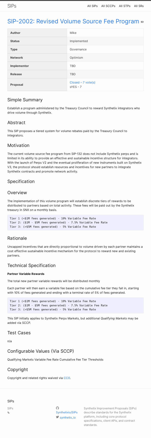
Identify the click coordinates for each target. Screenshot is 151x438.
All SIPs (92, 6)
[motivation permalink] (5, 145)
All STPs (124, 6)
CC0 (67, 378)
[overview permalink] (5, 192)
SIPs (11, 6)
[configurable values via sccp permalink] (5, 351)
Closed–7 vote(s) (82, 82)
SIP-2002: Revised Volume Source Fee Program (73, 21)
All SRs (139, 6)
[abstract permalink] (5, 122)
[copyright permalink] (5, 369)
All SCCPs (108, 6)
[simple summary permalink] (5, 100)
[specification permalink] (5, 181)
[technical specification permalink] (5, 265)
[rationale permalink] (5, 238)
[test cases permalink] (5, 333)
